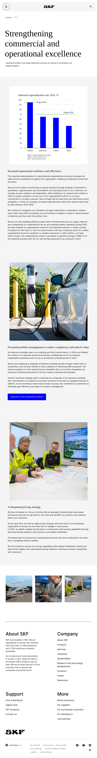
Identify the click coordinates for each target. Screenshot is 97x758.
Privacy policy (61, 745)
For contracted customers (70, 709)
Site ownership (36, 749)
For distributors (65, 714)
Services (61, 649)
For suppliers (63, 705)
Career (60, 675)
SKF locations (12, 709)
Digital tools (12, 705)
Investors (9, 17)
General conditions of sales (55, 749)
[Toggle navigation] (6, 6)
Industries (62, 654)
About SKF (62, 640)
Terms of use (48, 745)
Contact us (11, 714)
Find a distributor (14, 700)
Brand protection (65, 700)
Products (61, 644)
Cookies (34, 752)
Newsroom (62, 680)
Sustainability (64, 658)
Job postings (63, 719)
